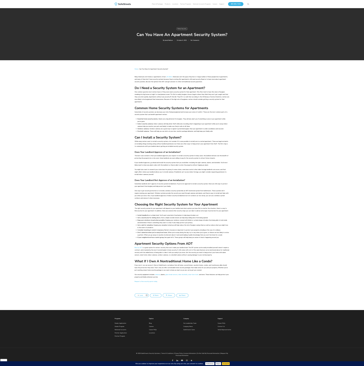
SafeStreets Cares (189, 330)
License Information (190, 353)
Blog (150, 323)
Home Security (181, 29)
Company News (188, 326)
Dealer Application (120, 323)
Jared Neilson (169, 40)
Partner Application (121, 333)
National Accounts (120, 330)
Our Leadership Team (189, 323)
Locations (152, 333)
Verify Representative (224, 330)
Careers (151, 326)
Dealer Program (119, 326)
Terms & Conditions (167, 353)
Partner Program (120, 336)
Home (136, 69)
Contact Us (221, 326)
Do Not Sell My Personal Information (208, 353)
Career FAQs (153, 330)
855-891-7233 (236, 4)
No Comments (195, 40)
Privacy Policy (179, 353)
